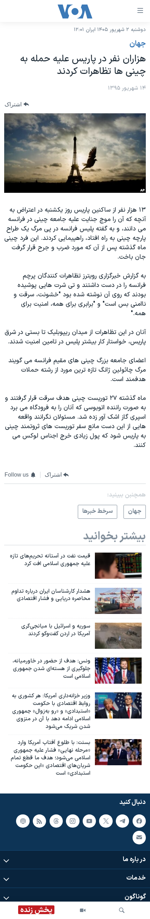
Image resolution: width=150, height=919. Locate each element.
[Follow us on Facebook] (139, 820)
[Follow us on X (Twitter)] (105, 820)
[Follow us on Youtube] (89, 820)
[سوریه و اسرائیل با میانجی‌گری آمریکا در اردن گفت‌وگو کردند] (118, 636)
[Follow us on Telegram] (122, 820)
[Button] (17, 104)
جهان (137, 44)
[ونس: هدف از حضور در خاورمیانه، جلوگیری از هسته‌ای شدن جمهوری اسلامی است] (118, 671)
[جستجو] (121, 910)
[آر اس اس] (39, 820)
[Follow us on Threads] (56, 820)
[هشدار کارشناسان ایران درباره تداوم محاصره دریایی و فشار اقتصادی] (118, 601)
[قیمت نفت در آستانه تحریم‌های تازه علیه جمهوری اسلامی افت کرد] (118, 566)
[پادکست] (22, 820)
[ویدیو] (82, 910)
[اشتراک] (139, 837)
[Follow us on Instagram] (72, 820)
